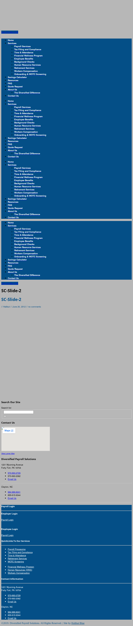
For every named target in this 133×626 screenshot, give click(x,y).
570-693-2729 (14, 472)
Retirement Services (17, 558)
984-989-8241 (14, 491)
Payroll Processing (16, 549)
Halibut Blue (78, 623)
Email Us (12, 479)
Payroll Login (7, 519)
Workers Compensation (19, 572)
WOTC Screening (16, 561)
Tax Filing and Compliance (20, 552)
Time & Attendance (17, 555)
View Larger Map (8, 453)
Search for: (6, 407)
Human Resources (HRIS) (20, 569)
